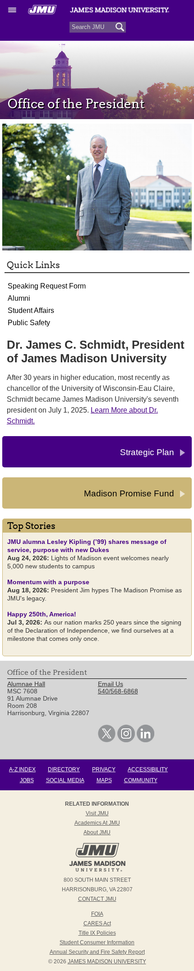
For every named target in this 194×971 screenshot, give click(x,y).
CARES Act (97, 923)
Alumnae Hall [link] (26, 683)
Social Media (65, 780)
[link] (106, 740)
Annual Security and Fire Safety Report (97, 952)
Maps (104, 780)
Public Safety (29, 323)
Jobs (27, 780)
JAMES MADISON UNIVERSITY (107, 961)
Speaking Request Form (47, 286)
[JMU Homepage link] (97, 870)
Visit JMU (97, 813)
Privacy (103, 769)
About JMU (97, 832)
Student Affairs (31, 310)
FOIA (97, 914)
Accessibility (148, 769)
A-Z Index (22, 769)
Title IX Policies (97, 933)
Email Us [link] (110, 683)
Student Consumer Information (97, 942)
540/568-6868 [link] (118, 691)
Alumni (19, 298)
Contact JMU (97, 899)
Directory (64, 769)
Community (140, 780)
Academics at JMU (97, 823)
